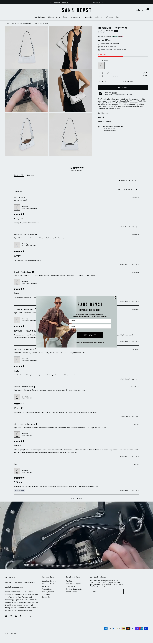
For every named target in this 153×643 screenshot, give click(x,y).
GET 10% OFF (90, 335)
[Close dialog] (115, 297)
